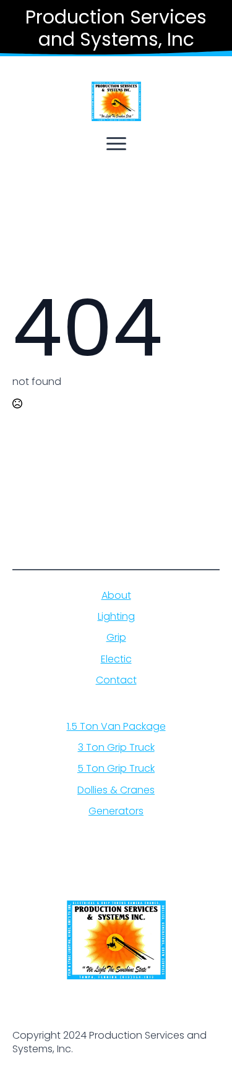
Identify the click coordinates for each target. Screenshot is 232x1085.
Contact (116, 680)
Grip (116, 637)
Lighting (116, 616)
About (116, 595)
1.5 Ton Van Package (116, 726)
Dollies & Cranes (116, 790)
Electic (116, 659)
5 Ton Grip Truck (116, 768)
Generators (116, 811)
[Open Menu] (116, 143)
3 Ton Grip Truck (116, 747)
